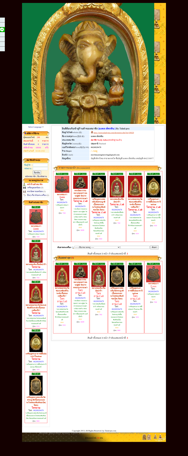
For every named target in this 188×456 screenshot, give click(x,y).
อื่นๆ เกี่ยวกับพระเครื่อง (36, 195)
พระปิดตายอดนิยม (35, 191)
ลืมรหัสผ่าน (42, 176)
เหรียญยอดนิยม (34, 187)
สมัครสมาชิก (30, 176)
